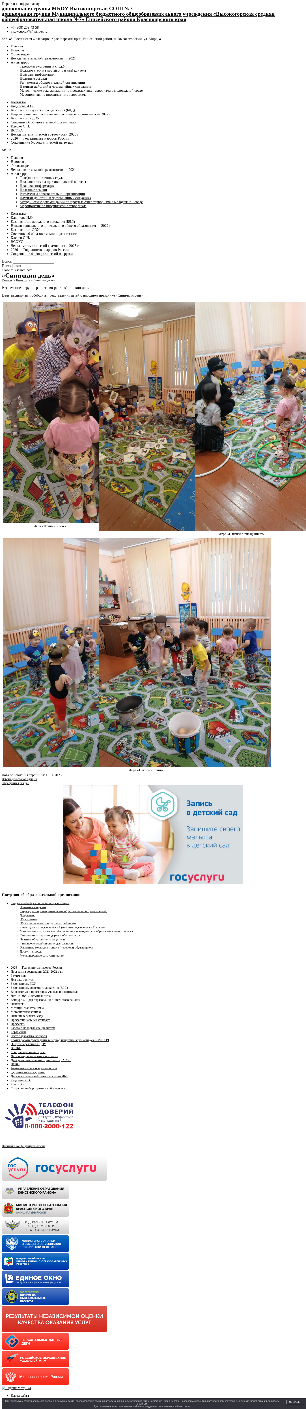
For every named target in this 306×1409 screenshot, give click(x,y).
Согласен (295, 1402)
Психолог (17, 1004)
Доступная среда (31, 951)
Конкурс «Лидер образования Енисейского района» (46, 1000)
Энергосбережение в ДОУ (28, 1044)
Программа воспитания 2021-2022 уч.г (37, 971)
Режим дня (18, 975)
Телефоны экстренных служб (42, 66)
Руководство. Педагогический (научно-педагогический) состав (62, 927)
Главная (17, 46)
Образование (28, 919)
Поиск (7, 265)
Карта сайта (18, 1032)
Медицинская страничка (27, 1008)
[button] (153, 150)
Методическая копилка (26, 1012)
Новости (17, 50)
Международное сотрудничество (42, 955)
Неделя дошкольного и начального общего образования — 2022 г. (61, 114)
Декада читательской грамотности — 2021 (43, 58)
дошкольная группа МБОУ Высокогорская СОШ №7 (67, 8)
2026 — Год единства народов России (40, 138)
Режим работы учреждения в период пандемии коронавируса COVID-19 (60, 1040)
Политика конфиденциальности (23, 1146)
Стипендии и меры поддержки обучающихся (50, 935)
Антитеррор (20, 62)
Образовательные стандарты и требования (48, 923)
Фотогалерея (20, 54)
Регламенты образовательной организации (52, 82)
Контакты (18, 102)
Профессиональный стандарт (30, 1020)
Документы (27, 915)
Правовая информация (37, 74)
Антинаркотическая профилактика (34, 1068)
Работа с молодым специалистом (33, 1028)
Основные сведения (33, 907)
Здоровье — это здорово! (28, 1072)
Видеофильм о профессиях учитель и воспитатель (44, 991)
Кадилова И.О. (22, 106)
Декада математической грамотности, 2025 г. (45, 134)
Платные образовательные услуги (42, 939)
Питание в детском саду (27, 1016)
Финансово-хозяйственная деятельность (46, 943)
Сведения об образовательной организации (44, 122)
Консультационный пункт (28, 1052)
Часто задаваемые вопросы (29, 1036)
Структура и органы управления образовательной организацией (63, 911)
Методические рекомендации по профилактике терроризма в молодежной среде (81, 90)
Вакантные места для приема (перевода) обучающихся (56, 947)
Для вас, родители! (24, 979)
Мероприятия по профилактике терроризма (53, 94)
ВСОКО (17, 130)
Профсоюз (18, 1024)
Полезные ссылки (33, 78)
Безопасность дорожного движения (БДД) (43, 110)
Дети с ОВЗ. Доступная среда (31, 995)
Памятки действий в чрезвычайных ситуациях (55, 86)
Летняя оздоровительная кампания (34, 1056)
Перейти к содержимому (21, 4)
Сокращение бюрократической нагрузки (42, 142)
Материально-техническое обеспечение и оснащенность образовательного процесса (76, 931)
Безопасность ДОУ (25, 118)
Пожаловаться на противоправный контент (53, 70)
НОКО (15, 1064)
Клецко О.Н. (20, 126)
